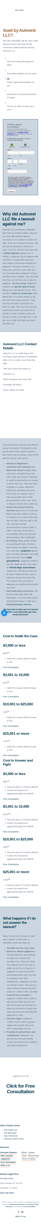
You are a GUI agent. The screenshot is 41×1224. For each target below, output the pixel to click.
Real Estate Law (10, 1130)
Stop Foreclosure (11, 1136)
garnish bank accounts (25, 287)
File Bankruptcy (10, 1133)
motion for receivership (21, 293)
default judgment (11, 253)
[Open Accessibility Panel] (4, 613)
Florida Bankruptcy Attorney (18, 604)
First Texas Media (29, 1206)
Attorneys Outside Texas (14, 1139)
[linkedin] (22, 1212)
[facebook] (19, 1212)
